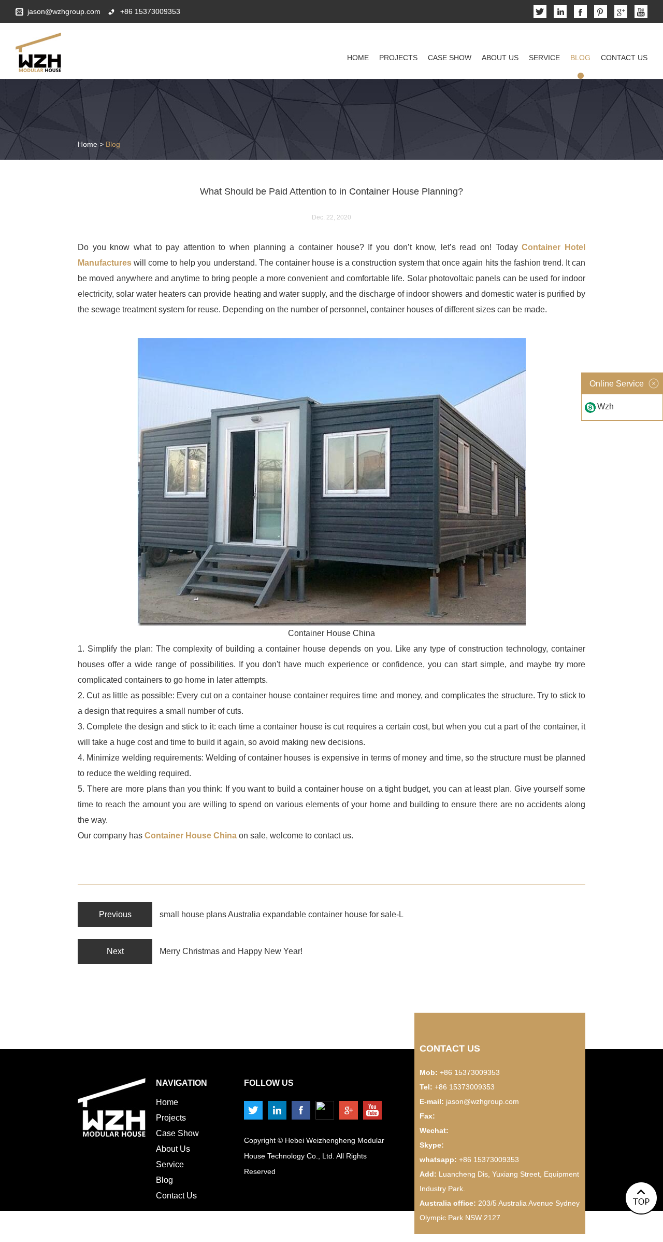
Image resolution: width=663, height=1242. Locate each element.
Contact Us (624, 57)
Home (358, 57)
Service (544, 57)
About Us (500, 57)
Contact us (450, 1048)
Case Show (449, 57)
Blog (580, 57)
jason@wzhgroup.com (63, 11)
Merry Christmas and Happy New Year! (231, 951)
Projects (398, 57)
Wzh (605, 406)
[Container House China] (331, 622)
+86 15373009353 (489, 1159)
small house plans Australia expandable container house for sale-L (281, 914)
